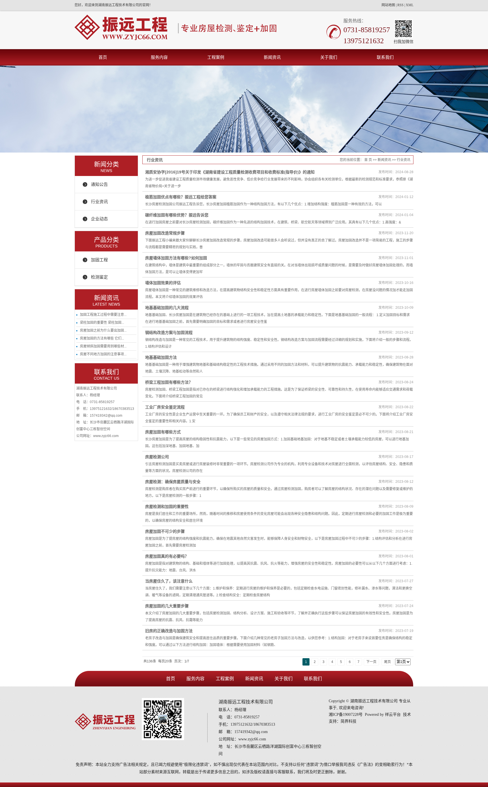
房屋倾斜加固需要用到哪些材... (103, 346)
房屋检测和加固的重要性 (167, 506)
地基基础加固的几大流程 (167, 307)
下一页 (371, 662)
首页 (103, 57)
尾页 (387, 662)
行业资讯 (99, 201)
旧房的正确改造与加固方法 (169, 631)
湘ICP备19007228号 (346, 714)
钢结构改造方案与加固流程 (169, 332)
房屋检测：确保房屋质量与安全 (173, 481)
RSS (400, 5)
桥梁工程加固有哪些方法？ (169, 382)
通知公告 (99, 184)
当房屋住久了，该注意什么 (169, 581)
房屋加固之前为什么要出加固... (103, 330)
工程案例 (215, 57)
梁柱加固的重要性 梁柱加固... (102, 323)
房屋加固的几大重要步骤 (167, 606)
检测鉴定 (99, 277)
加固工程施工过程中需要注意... (103, 315)
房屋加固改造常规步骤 (165, 233)
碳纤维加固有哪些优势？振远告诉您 (176, 215)
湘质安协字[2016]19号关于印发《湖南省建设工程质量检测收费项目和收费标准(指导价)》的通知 (230, 172)
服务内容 (159, 57)
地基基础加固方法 (161, 357)
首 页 (368, 160)
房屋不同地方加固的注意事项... (103, 354)
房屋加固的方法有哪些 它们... (102, 338)
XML (409, 5)
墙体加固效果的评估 (163, 283)
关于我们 (328, 57)
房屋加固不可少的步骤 (165, 531)
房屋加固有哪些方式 (163, 432)
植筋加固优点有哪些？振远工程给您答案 (180, 197)
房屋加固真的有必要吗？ (167, 556)
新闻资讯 (272, 57)
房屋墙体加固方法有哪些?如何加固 (176, 258)
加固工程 (99, 259)
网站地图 (388, 5)
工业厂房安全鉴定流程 (165, 407)
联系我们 (385, 57)
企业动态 (99, 218)
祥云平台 (393, 714)
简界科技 (348, 721)
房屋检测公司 (157, 457)
